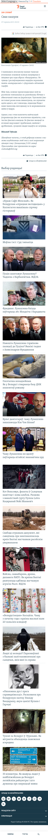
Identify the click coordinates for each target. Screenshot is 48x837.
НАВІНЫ (10, 834)
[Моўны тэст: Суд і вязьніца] (24, 227)
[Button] (28, 27)
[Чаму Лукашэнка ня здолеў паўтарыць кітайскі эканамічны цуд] (24, 439)
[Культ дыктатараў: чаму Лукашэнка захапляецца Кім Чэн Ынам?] (24, 404)
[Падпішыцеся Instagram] (34, 799)
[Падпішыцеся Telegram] (40, 799)
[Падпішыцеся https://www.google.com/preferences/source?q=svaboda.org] (3, 799)
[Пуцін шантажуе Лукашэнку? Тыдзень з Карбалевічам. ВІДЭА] (24, 259)
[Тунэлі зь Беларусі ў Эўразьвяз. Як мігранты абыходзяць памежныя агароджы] (24, 721)
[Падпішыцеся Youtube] (19, 799)
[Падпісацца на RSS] (3, 804)
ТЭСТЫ (25, 834)
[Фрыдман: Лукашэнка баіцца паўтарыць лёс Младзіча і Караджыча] (24, 294)
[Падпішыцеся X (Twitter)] (14, 799)
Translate (37, 2)
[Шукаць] (38, 834)
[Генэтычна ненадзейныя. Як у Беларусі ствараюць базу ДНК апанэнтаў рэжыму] (24, 366)
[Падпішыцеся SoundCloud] (29, 799)
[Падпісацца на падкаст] (24, 799)
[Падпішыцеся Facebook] (8, 799)
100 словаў (6, 13)
